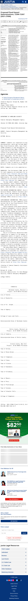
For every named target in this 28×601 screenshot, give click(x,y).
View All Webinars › (14, 499)
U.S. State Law (6, 565)
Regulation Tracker (8, 4)
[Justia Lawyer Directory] (21, 580)
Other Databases (6, 569)
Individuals (5, 552)
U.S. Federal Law (6, 562)
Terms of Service (14, 593)
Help (14, 591)
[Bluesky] (17, 580)
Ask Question (14, 521)
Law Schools (5, 559)
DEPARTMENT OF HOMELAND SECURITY (13, 99)
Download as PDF (22, 18)
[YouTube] (9, 580)
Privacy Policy (14, 596)
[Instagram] (13, 580)
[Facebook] (11, 580)
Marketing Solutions (7, 572)
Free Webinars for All (7, 468)
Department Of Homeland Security (8, 6)
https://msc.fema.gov (7, 180)
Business (4, 555)
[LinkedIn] (7, 580)
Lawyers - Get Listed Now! (14, 537)
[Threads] (15, 580)
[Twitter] (19, 580)
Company (14, 588)
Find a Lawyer (5, 527)
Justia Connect (14, 583)
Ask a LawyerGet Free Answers (6, 513)
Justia (2, 4)
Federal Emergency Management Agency (10, 7)
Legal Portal (14, 586)
